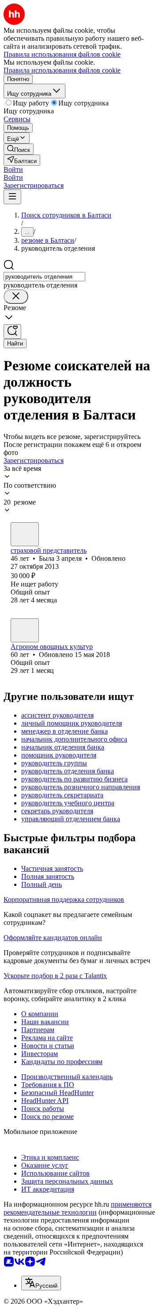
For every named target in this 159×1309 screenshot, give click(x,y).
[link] (19, 149)
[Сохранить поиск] (12, 331)
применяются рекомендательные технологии (77, 1208)
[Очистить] (16, 296)
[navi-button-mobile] (12, 197)
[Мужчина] (25, 630)
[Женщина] (25, 534)
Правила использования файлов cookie (62, 70)
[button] (13, 169)
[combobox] (44, 276)
